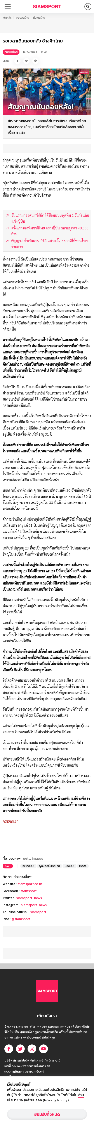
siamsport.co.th (30, 883)
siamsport (29, 890)
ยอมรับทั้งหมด (47, 1114)
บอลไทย (69, 866)
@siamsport (21, 918)
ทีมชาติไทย (39, 18)
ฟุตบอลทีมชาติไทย (49, 866)
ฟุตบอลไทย (22, 18)
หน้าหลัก (7, 18)
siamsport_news (29, 897)
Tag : (8, 866)
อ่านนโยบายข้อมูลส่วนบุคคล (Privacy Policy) (45, 1097)
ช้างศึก (83, 866)
